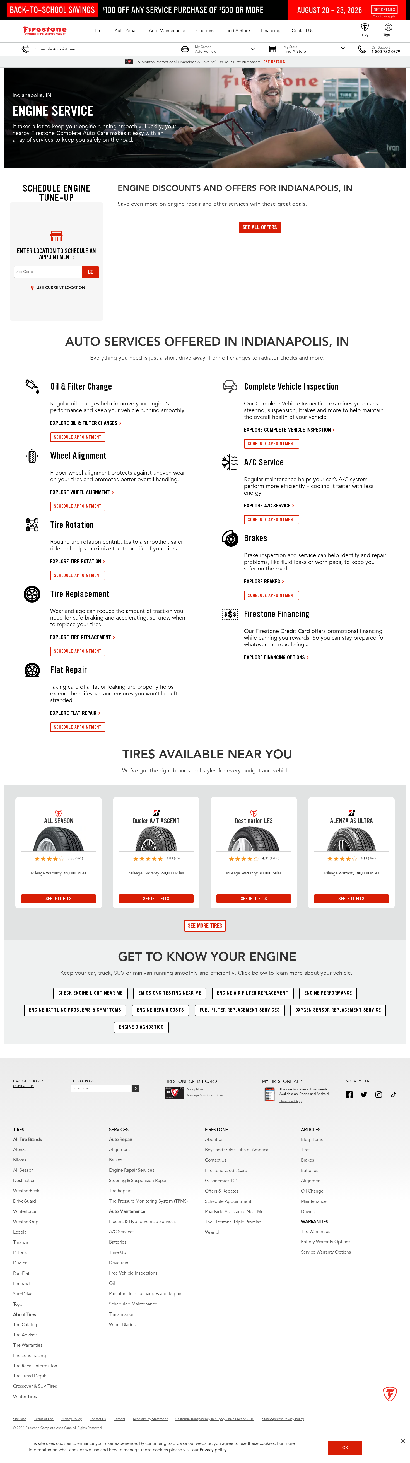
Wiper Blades (122, 1325)
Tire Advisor (25, 1335)
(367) (372, 858)
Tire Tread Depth (30, 1376)
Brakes (115, 1160)
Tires (305, 1150)
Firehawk (22, 1284)
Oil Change (312, 1191)
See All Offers (259, 227)
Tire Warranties (27, 1345)
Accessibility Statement (150, 1419)
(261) (79, 858)
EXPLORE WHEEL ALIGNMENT (80, 492)
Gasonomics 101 (221, 1181)
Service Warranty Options (326, 1252)
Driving (308, 1212)
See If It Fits (58, 898)
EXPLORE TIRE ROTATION (75, 561)
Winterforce (24, 1212)
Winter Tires (25, 1397)
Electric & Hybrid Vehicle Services (142, 1222)
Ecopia (19, 1232)
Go (90, 272)
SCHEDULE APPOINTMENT (78, 437)
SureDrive (23, 1294)
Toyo (17, 1304)
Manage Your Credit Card (205, 1095)
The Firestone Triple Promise (233, 1222)
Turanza (20, 1242)
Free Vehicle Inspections (133, 1273)
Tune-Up (117, 1253)
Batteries (117, 1242)
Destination (24, 1181)
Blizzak (19, 1160)
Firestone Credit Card (226, 1171)
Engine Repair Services (131, 1170)
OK (345, 1448)
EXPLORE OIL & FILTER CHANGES (83, 423)
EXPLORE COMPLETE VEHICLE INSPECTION (287, 429)
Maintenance (314, 1202)
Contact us (23, 1086)
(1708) (274, 858)
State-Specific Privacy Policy (283, 1419)
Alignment (119, 1150)
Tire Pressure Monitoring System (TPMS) (148, 1201)
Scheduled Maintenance (133, 1304)
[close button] (403, 1440)
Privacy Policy (71, 1419)
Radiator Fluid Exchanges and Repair (145, 1294)
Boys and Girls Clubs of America (236, 1150)
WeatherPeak (26, 1191)
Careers (119, 1419)
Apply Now (195, 1089)
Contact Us (215, 1160)
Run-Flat (21, 1273)
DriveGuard (24, 1201)
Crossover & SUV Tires (35, 1386)
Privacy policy (213, 1450)
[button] (98, 31)
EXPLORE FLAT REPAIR (73, 713)
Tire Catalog (25, 1325)
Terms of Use (44, 1419)
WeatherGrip (25, 1222)
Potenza (21, 1253)
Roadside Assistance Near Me (234, 1212)
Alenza (19, 1150)
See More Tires (205, 926)
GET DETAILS (274, 62)
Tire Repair (119, 1191)
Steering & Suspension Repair (138, 1181)
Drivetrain (118, 1263)
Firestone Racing (29, 1356)
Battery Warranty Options (325, 1242)
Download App (290, 1101)
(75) (177, 858)
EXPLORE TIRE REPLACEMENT (80, 637)
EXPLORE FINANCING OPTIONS (274, 657)
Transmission (121, 1314)
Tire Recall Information (35, 1366)
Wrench (212, 1232)
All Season (23, 1170)
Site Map (19, 1419)
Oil (112, 1283)
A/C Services (121, 1232)
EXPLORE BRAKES (262, 581)
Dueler (19, 1263)
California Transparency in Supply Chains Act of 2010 (214, 1419)
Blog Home (312, 1140)
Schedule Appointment (228, 1202)
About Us (214, 1140)
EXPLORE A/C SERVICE (267, 505)
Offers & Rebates (221, 1191)
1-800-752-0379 (386, 52)
